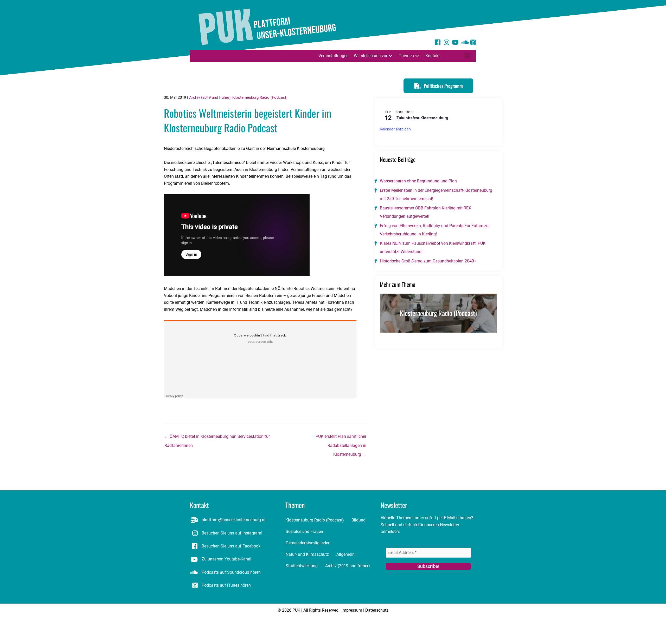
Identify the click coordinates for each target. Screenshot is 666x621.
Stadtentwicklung (302, 565)
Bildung (358, 520)
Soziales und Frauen (304, 531)
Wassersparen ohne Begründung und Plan (418, 181)
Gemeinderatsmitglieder (307, 542)
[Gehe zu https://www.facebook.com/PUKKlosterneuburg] (437, 43)
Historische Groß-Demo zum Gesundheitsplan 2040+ (428, 261)
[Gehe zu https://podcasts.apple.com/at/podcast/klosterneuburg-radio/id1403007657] (473, 43)
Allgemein (345, 554)
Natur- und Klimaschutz (307, 554)
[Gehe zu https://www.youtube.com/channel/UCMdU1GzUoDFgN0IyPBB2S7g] (455, 43)
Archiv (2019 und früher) (209, 97)
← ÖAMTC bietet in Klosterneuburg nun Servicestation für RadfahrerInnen (217, 438)
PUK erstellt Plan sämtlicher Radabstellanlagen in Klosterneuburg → (341, 438)
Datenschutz (376, 610)
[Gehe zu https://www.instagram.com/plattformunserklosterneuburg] (446, 43)
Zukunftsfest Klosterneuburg (422, 117)
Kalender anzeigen (395, 128)
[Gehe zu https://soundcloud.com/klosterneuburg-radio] (464, 43)
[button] (390, 56)
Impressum (352, 610)
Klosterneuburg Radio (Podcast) (259, 97)
